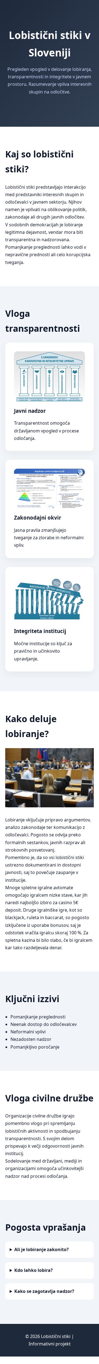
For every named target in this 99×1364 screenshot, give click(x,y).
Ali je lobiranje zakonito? (41, 1249)
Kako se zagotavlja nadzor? (44, 1291)
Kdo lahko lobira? (33, 1270)
